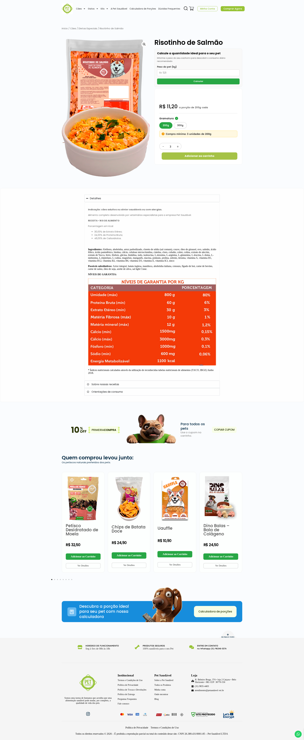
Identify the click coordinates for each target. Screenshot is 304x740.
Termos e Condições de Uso (130, 680)
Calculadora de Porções (143, 8)
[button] (144, 44)
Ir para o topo (227, 637)
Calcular (198, 81)
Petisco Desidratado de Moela (82, 530)
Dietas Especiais (88, 28)
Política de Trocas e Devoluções (132, 690)
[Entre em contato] (191, 647)
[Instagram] (88, 714)
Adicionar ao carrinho (199, 156)
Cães (79, 8)
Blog (156, 699)
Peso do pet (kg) (167, 66)
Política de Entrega (126, 694)
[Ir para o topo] (228, 635)
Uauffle (165, 528)
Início (65, 28)
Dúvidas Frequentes (169, 8)
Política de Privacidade (128, 685)
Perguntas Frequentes (127, 699)
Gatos (91, 8)
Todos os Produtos (162, 685)
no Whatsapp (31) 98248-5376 (211, 648)
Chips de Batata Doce (129, 529)
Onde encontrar (161, 694)
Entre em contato (207, 645)
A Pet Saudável (119, 8)
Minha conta (159, 690)
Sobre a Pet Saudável (163, 680)
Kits (102, 8)
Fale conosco (123, 703)
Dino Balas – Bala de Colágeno (216, 530)
